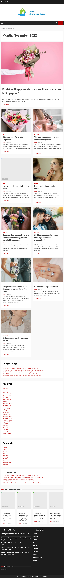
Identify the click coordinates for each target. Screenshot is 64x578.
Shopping (5, 460)
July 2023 (5, 423)
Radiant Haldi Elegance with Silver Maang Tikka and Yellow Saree (20, 368)
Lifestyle (36, 232)
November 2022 (7, 435)
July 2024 (5, 410)
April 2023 (6, 429)
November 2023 (7, 418)
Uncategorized (7, 462)
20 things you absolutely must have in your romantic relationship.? (48, 218)
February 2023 (7, 433)
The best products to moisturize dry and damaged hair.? (48, 120)
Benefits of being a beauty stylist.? (48, 169)
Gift (3, 86)
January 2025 (6, 401)
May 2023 (5, 427)
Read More (6, 104)
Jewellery (36, 284)
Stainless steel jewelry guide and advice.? (16, 321)
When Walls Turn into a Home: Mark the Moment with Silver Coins (21, 373)
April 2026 (6, 392)
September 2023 (7, 420)
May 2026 (5, 390)
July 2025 (5, 397)
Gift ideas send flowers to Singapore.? (16, 120)
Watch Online (60, 23)
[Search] (56, 22)
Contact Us (4, 569)
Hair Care (36, 134)
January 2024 (6, 414)
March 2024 (6, 412)
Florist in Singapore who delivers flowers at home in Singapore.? (32, 63)
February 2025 (7, 399)
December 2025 (7, 394)
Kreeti (37, 576)
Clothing (5, 449)
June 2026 (5, 388)
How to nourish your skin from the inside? (16, 169)
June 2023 (5, 425)
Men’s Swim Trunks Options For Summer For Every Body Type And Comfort (23, 370)
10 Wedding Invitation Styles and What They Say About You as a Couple (22, 375)
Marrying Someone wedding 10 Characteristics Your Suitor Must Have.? (16, 270)
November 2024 (7, 405)
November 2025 (7, 395)
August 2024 (6, 409)
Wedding (5, 284)
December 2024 (7, 403)
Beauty (4, 183)
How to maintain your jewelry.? (48, 270)
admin (3, 96)
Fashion (4, 232)
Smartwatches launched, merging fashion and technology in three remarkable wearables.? (16, 218)
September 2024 (7, 407)
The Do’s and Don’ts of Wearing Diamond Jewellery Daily (18, 372)
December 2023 (7, 416)
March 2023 (6, 431)
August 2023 (6, 422)
